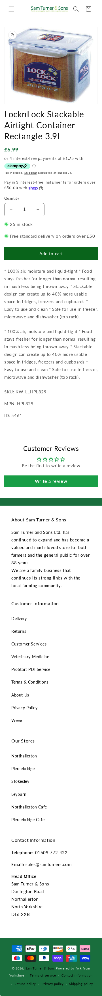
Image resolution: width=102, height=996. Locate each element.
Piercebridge (23, 768)
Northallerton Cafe (29, 807)
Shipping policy (81, 984)
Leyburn (18, 794)
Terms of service (43, 975)
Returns (18, 631)
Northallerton (24, 755)
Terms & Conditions (29, 682)
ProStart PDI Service (30, 669)
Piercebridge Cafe (27, 819)
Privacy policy (53, 984)
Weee (16, 720)
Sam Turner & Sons (40, 968)
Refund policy (25, 984)
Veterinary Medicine (30, 656)
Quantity (11, 198)
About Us (20, 695)
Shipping (30, 172)
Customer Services (28, 644)
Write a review (51, 481)
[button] (11, 9)
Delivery (19, 618)
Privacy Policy (24, 707)
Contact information (76, 975)
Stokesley (20, 781)
